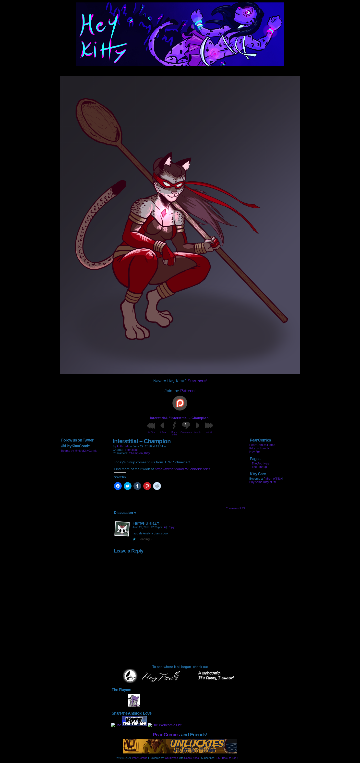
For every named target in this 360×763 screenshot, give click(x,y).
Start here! (197, 381)
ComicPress (191, 757)
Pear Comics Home (262, 445)
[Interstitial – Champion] (180, 373)
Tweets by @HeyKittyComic (79, 451)
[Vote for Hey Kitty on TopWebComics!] (134, 725)
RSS (217, 757)
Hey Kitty (180, 34)
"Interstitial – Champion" (189, 418)
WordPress (171, 757)
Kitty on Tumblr (259, 448)
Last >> (208, 432)
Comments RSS (235, 508)
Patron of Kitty (273, 478)
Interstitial (158, 418)
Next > (197, 432)
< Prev (163, 432)
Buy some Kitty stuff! (262, 482)
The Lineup (259, 467)
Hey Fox (254, 451)
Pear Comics (166, 734)
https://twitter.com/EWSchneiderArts (182, 469)
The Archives (260, 463)
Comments (185, 428)
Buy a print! (174, 433)
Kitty (147, 453)
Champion (136, 453)
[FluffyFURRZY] (122, 529)
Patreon (187, 390)
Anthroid (122, 446)
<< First (152, 432)
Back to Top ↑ (230, 757)
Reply (171, 527)
